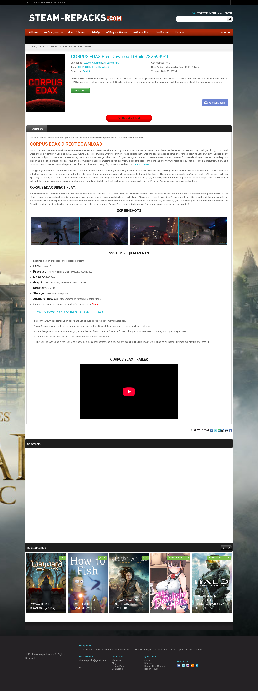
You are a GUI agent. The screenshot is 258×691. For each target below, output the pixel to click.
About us (116, 660)
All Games (108, 62)
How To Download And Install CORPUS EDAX (68, 312)
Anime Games (161, 649)
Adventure (97, 62)
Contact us (117, 668)
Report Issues (151, 668)
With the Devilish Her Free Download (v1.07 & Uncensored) (169, 604)
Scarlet (86, 71)
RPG (117, 62)
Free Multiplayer (143, 649)
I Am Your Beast (143, 164)
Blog (114, 663)
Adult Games (85, 649)
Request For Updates (155, 666)
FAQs (147, 660)
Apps (180, 649)
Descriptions (37, 129)
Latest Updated (194, 649)
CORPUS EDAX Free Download (93, 67)
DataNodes (80, 91)
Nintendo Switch (123, 649)
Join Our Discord (217, 102)
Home (32, 46)
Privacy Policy (118, 666)
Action (42, 46)
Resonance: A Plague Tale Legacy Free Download (127, 604)
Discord (229, 13)
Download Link (131, 118)
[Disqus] (129, 498)
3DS (173, 649)
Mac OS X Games (104, 649)
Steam (95, 304)
